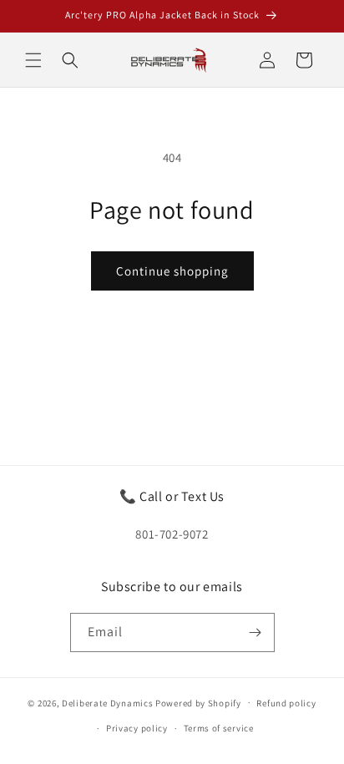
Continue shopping (172, 271)
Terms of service (219, 728)
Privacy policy (137, 728)
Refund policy (286, 703)
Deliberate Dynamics (107, 702)
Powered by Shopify (198, 702)
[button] (33, 60)
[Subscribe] (255, 632)
